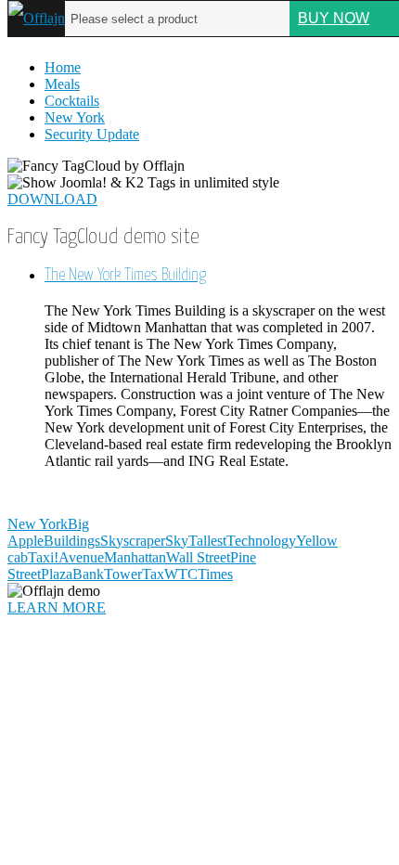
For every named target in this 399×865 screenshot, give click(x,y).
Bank (88, 574)
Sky (176, 541)
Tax (153, 574)
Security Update (92, 134)
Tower (123, 574)
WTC (181, 574)
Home (63, 67)
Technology (261, 541)
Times (215, 574)
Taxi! (43, 557)
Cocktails (72, 101)
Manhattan (135, 557)
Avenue (81, 557)
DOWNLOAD (52, 199)
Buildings (72, 541)
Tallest (207, 541)
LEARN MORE (56, 607)
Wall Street (198, 557)
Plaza (56, 574)
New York (75, 117)
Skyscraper (132, 541)
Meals (62, 84)
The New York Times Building (125, 275)
